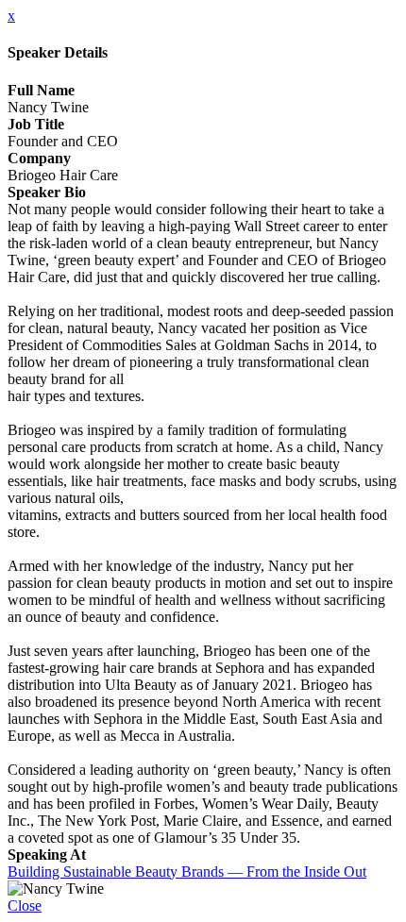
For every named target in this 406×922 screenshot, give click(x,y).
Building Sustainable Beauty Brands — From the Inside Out (187, 871)
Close (25, 905)
